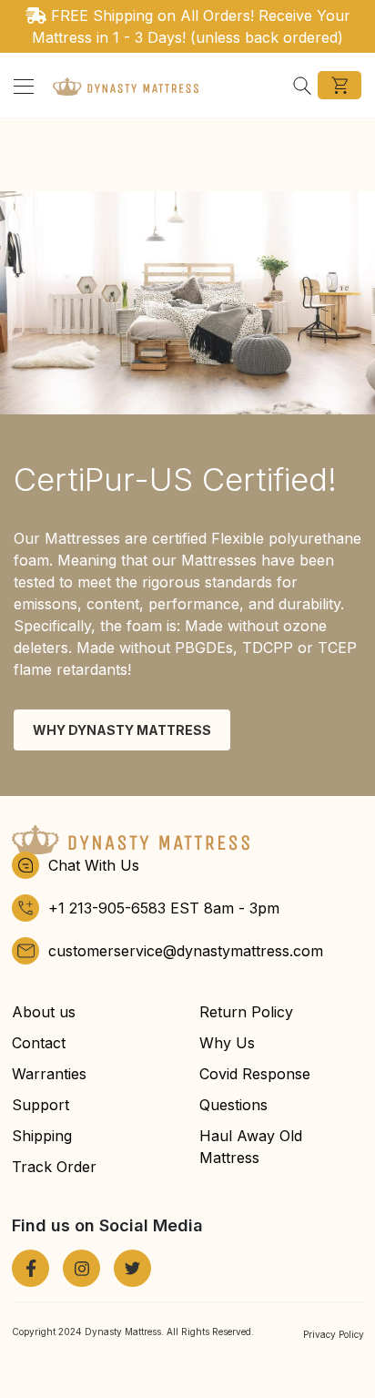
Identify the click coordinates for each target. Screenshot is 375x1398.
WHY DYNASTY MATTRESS (122, 730)
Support (40, 1105)
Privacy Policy (333, 1334)
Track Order (54, 1167)
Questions (233, 1105)
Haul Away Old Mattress (250, 1147)
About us (44, 1012)
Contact (39, 1043)
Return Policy (246, 1012)
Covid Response (254, 1074)
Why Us (227, 1043)
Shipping (42, 1136)
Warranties (49, 1074)
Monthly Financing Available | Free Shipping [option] (198, 26)
